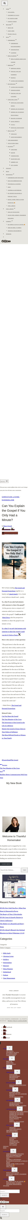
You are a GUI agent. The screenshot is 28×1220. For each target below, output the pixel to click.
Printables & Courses (13, 1156)
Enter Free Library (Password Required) (16, 1175)
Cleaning (13, 52)
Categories (3, 944)
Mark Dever (6, 617)
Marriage (6, 966)
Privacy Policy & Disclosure (17, 1020)
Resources (6, 1151)
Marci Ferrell (7, 526)
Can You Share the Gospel (10, 716)
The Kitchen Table (13, 143)
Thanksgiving (15, 155)
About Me (10, 27)
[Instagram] (5, 242)
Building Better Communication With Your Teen (13, 774)
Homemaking (7, 962)
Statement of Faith (13, 15)
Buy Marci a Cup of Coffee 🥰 (16, 224)
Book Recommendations (15, 180)
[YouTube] (9, 242)
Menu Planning (8, 969)
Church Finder (12, 21)
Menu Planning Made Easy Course (17, 1086)
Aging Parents (15, 121)
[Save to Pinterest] (4, 1033)
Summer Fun (14, 162)
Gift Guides (14, 165)
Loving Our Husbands (17, 80)
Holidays (6, 959)
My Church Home (13, 18)
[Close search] (3, 1206)
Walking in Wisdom (16, 118)
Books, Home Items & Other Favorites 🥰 (15, 1164)
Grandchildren (15, 90)
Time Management (13, 140)
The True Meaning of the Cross (12, 719)
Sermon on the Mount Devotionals (16, 1115)
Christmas (14, 149)
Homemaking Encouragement (14, 1075)
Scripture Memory (16, 137)
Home (5, 1048)
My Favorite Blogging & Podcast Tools (17, 1161)
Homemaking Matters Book (16, 177)
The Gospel (11, 12)
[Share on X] (4, 1030)
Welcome (6, 1058)
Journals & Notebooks (14, 190)
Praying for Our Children (17, 1105)
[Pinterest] (7, 242)
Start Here (11, 30)
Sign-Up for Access (13, 212)
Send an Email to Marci (14, 227)
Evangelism (8, 500)
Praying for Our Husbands (18, 1094)
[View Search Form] (5, 3)
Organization (15, 49)
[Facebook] (3, 242)
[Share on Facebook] (4, 1027)
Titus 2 (13, 124)
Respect (13, 77)
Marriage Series (16, 68)
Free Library (11, 205)
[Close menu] (0, 1043)
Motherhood (7, 972)
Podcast (8, 168)
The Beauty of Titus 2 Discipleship (11, 914)
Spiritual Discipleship (17, 127)
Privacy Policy (12, 34)
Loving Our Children (17, 87)
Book (7, 171)
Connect (6, 1179)
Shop (9, 187)
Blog (4, 1067)
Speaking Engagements (14, 230)
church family (13, 594)
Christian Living (10, 497)
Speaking (8, 233)
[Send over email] (4, 1038)
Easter (13, 152)
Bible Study (7, 953)
